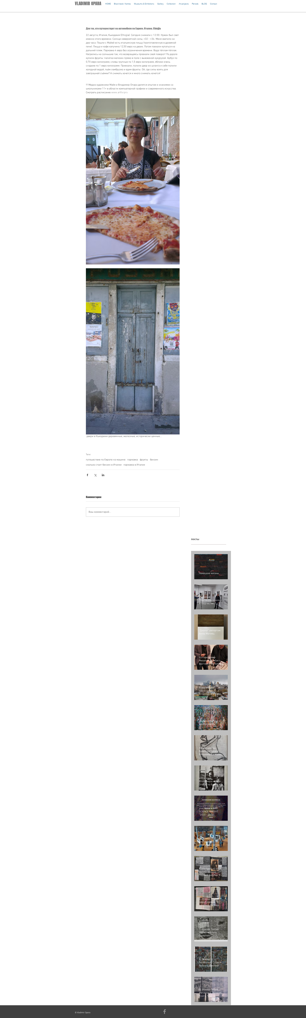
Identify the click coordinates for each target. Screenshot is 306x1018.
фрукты (144, 459)
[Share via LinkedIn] (103, 475)
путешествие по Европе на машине (105, 459)
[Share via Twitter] (95, 475)
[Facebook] (164, 1011)
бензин (154, 459)
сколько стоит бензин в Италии (104, 464)
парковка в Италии (134, 464)
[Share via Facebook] (87, 475)
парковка (132, 459)
